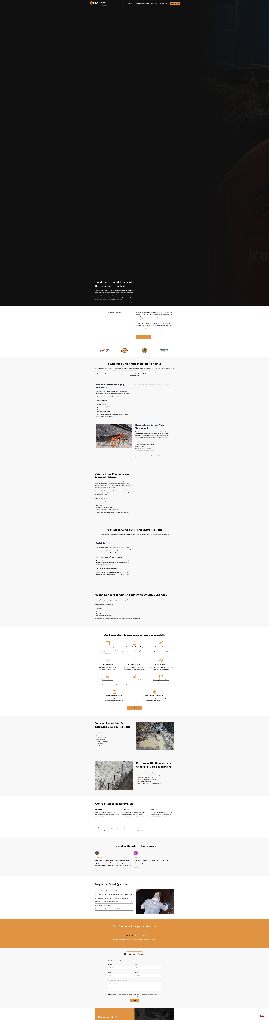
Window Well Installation (114, 695)
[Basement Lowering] (161, 660)
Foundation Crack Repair (108, 647)
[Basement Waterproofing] (134, 643)
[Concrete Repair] (108, 660)
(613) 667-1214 (164, 3)
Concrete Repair (107, 664)
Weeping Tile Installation (161, 680)
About (123, 3)
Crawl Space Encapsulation (154, 695)
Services (129, 3)
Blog (156, 3)
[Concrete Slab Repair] (134, 660)
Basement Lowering (161, 664)
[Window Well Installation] (114, 692)
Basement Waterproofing (134, 647)
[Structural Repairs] (161, 643)
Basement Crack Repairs (142, 3)
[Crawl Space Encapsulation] (154, 692)
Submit (134, 1000)
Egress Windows (107, 680)
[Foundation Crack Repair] (108, 643)
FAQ (152, 3)
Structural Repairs (161, 647)
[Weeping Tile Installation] (161, 676)
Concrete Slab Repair (134, 664)
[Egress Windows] (108, 676)
